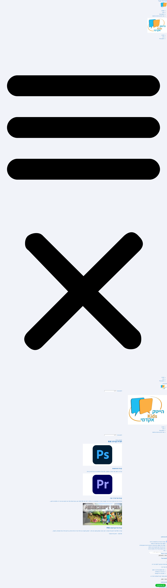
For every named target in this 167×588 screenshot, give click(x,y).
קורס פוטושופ (117, 468)
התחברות (165, 383)
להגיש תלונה (161, 555)
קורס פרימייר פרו (116, 498)
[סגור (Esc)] (166, 540)
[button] (83, 208)
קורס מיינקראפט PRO (114, 528)
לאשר (162, 579)
